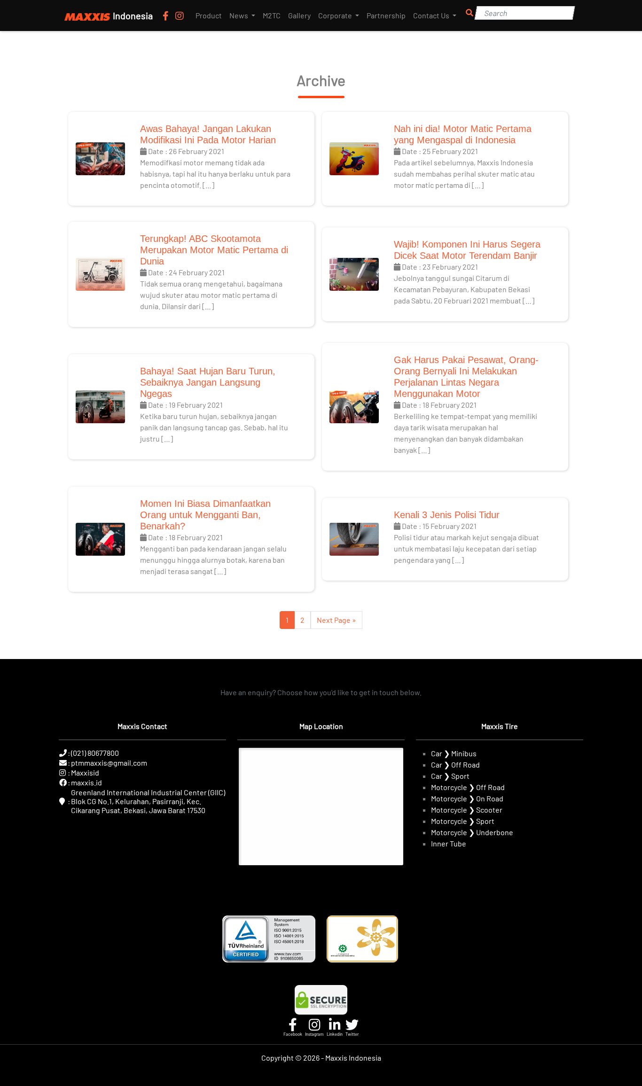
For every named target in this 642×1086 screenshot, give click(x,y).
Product (209, 15)
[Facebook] (167, 15)
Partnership (386, 15)
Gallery (299, 15)
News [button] (239, 15)
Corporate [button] (335, 15)
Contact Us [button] (432, 15)
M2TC (272, 15)
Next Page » (336, 619)
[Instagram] (179, 15)
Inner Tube (448, 843)
